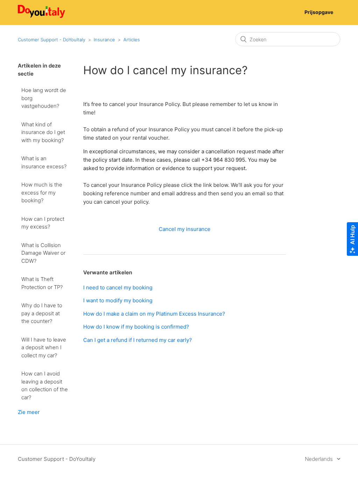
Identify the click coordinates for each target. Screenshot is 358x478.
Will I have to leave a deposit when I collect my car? (43, 347)
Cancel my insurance (184, 229)
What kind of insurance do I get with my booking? (43, 132)
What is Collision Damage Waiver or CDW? (43, 253)
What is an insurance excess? (43, 162)
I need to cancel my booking (117, 287)
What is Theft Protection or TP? (42, 283)
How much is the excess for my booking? (41, 192)
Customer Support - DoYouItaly (51, 39)
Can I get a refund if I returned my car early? (137, 340)
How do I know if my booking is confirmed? (136, 326)
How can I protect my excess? (42, 223)
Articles (131, 39)
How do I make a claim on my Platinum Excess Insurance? (154, 313)
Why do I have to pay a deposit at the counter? (41, 313)
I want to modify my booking (117, 300)
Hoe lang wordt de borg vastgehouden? (43, 98)
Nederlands (319, 459)
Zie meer (29, 412)
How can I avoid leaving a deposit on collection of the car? (44, 385)
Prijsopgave (319, 12)
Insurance (104, 39)
